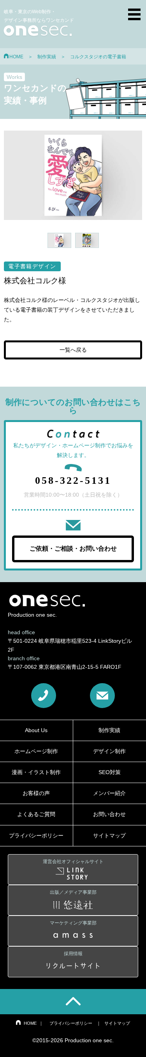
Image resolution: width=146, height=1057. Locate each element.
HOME (16, 56)
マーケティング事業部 (73, 923)
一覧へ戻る (73, 350)
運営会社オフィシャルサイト (73, 861)
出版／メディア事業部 (73, 892)
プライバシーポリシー (36, 835)
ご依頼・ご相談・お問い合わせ (73, 548)
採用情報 (73, 953)
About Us (36, 730)
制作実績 (46, 56)
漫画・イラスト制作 (36, 772)
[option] (73, 175)
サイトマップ (117, 1023)
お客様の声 (36, 793)
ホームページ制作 (36, 751)
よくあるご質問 (36, 814)
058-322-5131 (73, 480)
